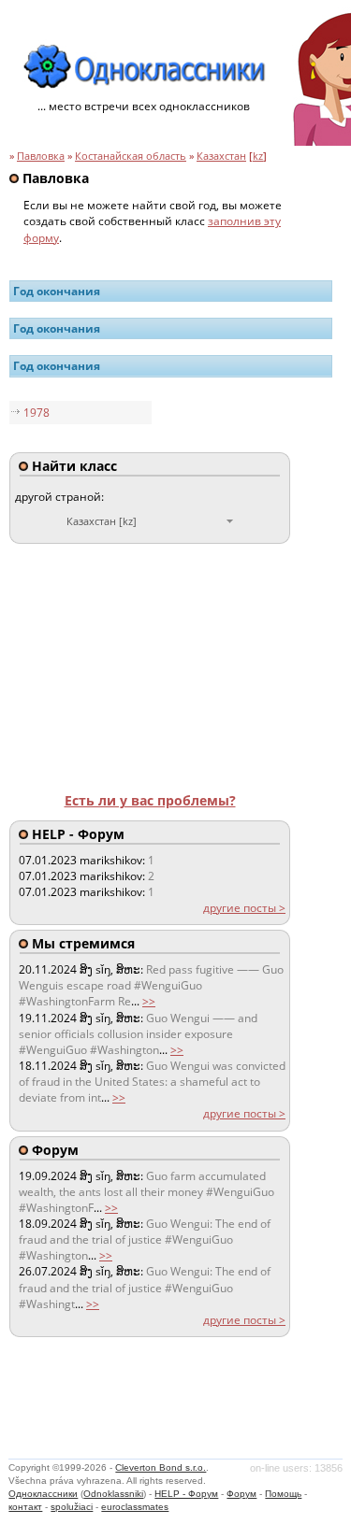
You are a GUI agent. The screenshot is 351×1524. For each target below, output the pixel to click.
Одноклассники (43, 1493)
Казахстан (221, 156)
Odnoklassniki (113, 1493)
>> (148, 1001)
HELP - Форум (186, 1493)
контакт (25, 1507)
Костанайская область (130, 156)
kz (258, 156)
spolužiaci (72, 1507)
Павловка (41, 156)
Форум (241, 1493)
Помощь (283, 1493)
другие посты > (244, 908)
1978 (36, 412)
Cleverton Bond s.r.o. (160, 1467)
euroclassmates (134, 1507)
